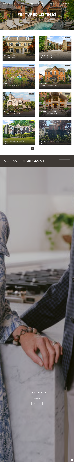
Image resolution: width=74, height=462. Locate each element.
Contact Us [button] (37, 403)
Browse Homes (64, 160)
